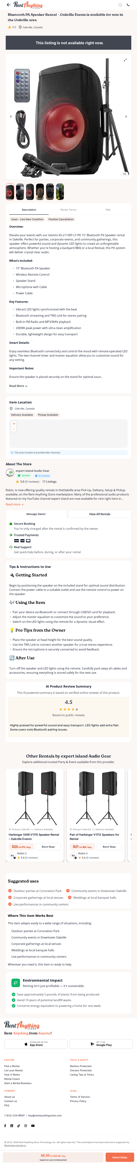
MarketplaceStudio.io (15, 1145)
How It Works (12, 1074)
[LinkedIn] (11, 1125)
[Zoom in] (13, 423)
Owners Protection (81, 1070)
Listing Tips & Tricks (82, 1074)
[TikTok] (18, 1125)
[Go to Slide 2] (20, 191)
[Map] (68, 433)
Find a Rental (11, 1066)
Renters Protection (81, 1066)
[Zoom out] (13, 429)
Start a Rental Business (18, 1083)
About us (9, 1096)
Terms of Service (80, 1096)
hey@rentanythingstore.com (45, 1115)
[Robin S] (10, 473)
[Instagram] (25, 1125)
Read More (16, 386)
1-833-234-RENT (14, 1115)
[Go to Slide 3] (30, 191)
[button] (68, 116)
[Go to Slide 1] (10, 191)
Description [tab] (29, 209)
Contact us (10, 1101)
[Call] (128, 5)
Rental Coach (12, 1078)
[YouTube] (33, 1125)
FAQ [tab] (108, 209)
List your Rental (13, 1070)
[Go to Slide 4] (40, 191)
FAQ (6, 1105)
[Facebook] (6, 1125)
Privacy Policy (78, 1101)
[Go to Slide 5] (50, 191)
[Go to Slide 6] (60, 191)
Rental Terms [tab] (68, 209)
